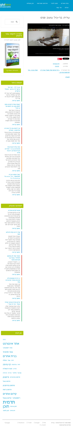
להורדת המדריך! (12, 70)
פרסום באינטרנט (15, 377)
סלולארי (14, 373)
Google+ (7, 423)
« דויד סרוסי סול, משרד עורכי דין (50, 70)
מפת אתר (68, 423)
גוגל (9, 360)
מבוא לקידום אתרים (14, 210)
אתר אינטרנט (11, 343)
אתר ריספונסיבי (7, 348)
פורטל (19, 373)
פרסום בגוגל (6, 381)
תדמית (57, 66)
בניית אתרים (64, 3)
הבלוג (66, 7)
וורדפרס (14, 364)
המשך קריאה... (15, 100)
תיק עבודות (30, 3)
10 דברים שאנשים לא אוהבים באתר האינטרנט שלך (13, 280)
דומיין (12, 360)
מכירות (10, 373)
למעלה (67, 77)
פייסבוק (6, 377)
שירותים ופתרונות (42, 3)
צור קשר (58, 7)
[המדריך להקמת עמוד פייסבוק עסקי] (12, 54)
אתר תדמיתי (8, 352)
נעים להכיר (54, 3)
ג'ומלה (5, 360)
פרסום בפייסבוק (9, 385)
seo (4, 339)
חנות (19, 364)
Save (58, 59)
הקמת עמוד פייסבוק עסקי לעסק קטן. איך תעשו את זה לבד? (12, 106)
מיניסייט (5, 373)
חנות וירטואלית (7, 369)
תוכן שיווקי (12, 410)
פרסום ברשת (7, 389)
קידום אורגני (62, 425)
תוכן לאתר (6, 410)
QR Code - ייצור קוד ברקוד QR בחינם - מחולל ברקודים (12, 89)
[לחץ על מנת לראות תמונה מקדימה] (48, 40)
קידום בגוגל (7, 398)
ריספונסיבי (16, 398)
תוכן (6, 406)
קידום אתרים (10, 393)
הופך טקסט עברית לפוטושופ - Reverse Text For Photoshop (12, 176)
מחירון (15, 368)
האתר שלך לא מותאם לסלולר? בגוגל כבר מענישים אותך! (13, 258)
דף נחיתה (7, 364)
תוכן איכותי (13, 406)
